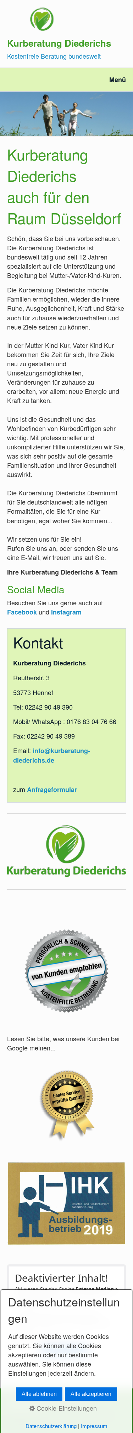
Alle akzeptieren (91, 1394)
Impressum (94, 1425)
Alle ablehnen (39, 1394)
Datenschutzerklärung (51, 1425)
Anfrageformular (52, 789)
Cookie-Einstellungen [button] (66, 1407)
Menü (117, 79)
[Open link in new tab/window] (66, 971)
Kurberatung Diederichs (59, 42)
